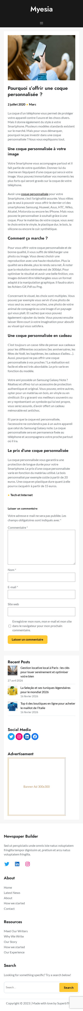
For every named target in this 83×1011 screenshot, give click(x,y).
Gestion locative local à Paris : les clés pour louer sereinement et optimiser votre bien (44, 672)
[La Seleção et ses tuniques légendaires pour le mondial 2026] (12, 691)
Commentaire (18, 527)
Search (69, 987)
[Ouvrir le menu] (41, 23)
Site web (13, 604)
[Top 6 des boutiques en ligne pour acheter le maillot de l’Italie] (12, 706)
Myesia (41, 9)
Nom (12, 570)
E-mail (13, 587)
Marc (32, 104)
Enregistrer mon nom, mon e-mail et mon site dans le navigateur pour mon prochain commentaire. (42, 625)
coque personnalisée (34, 194)
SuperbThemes (67, 1003)
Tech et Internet (21, 495)
